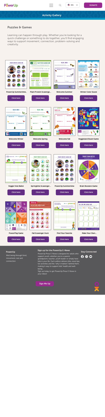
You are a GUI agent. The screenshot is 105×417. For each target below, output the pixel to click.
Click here (16, 98)
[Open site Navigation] (51, 5)
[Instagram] (86, 256)
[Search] (60, 5)
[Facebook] (82, 256)
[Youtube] (90, 256)
